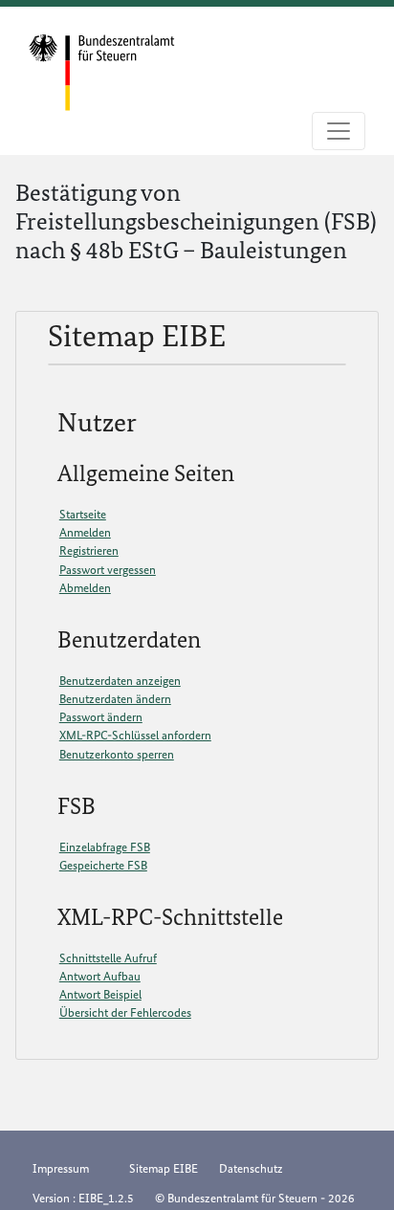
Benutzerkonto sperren (116, 754)
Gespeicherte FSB (103, 865)
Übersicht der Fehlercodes (125, 1012)
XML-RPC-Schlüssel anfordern (135, 735)
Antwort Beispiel (100, 994)
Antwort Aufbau (100, 976)
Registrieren (89, 550)
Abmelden (85, 588)
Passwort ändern (100, 717)
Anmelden (85, 532)
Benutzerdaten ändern (115, 699)
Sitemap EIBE (163, 1168)
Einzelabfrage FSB (104, 847)
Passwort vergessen (107, 569)
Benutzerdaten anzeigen (120, 680)
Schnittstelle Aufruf (108, 958)
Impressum (61, 1168)
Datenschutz (251, 1168)
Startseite (82, 514)
